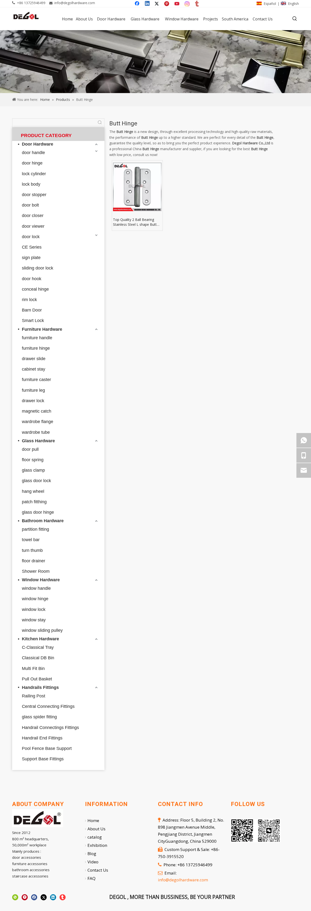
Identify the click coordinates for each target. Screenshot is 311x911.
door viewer (33, 226)
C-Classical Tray (38, 647)
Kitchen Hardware (40, 638)
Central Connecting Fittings (48, 706)
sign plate (31, 257)
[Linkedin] (147, 4)
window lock (33, 609)
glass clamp (33, 470)
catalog (94, 837)
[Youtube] (177, 4)
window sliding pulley (42, 630)
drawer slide (33, 358)
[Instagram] (187, 4)
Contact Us (97, 870)
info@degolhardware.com (74, 2)
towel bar (31, 539)
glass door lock (36, 480)
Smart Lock (33, 320)
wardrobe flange (37, 421)
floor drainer (33, 560)
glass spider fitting (39, 716)
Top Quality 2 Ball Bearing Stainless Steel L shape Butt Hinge (135, 222)
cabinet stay (33, 369)
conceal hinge (35, 289)
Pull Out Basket (37, 679)
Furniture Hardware (42, 329)
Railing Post (33, 696)
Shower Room (36, 571)
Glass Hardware (38, 440)
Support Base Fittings (43, 758)
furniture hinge (36, 348)
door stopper (34, 194)
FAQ (91, 878)
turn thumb (32, 550)
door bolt (30, 205)
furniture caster (36, 379)
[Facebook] (137, 4)
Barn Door (32, 310)
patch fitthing (34, 501)
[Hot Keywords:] (295, 19)
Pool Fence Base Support (47, 748)
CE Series (32, 247)
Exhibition (97, 845)
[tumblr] (197, 4)
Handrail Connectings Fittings (50, 727)
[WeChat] (15, 897)
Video (92, 862)
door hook (31, 278)
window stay (34, 619)
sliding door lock (37, 268)
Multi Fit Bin (33, 668)
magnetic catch (36, 411)
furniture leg (33, 390)
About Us (96, 829)
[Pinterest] (167, 4)
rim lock (29, 299)
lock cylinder (34, 173)
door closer (32, 215)
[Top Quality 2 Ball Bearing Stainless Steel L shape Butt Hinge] (137, 186)
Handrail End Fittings (42, 738)
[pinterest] (25, 897)
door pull (30, 449)
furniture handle (37, 337)
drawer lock (33, 400)
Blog (91, 853)
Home (93, 820)
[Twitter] (157, 4)
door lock (31, 236)
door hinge (32, 163)
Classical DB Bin (38, 657)
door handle (33, 152)
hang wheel (33, 491)
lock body (31, 184)
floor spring (32, 459)
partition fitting (35, 529)
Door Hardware (37, 144)
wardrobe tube (36, 432)
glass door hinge (38, 512)
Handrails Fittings (40, 687)
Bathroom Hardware (43, 520)
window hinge (35, 598)
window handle (36, 588)
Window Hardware (41, 579)
